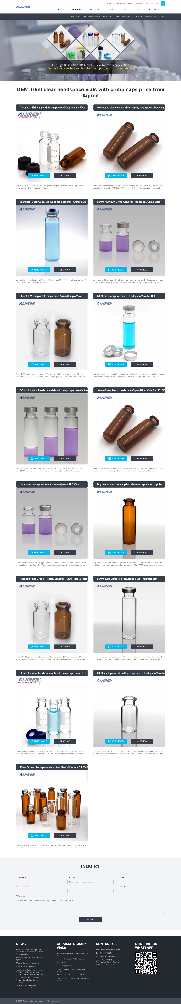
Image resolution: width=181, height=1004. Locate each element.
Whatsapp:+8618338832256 (147, 3)
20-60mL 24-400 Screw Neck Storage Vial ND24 (72, 970)
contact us (106, 944)
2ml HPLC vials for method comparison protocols (26, 987)
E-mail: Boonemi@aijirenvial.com (119, 3)
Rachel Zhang (21, 991)
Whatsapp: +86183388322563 (108, 956)
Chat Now (65, 176)
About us (94, 9)
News (137, 9)
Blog (110, 9)
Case (124, 9)
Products (76, 9)
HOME (60, 9)
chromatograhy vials (72, 945)
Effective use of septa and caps (27, 966)
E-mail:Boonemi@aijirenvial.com (108, 950)
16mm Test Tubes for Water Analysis (70, 959)
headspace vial (106, 16)
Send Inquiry (40, 176)
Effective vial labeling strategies (27, 963)
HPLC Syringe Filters (64, 966)
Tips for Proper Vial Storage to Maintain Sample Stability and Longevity (27, 980)
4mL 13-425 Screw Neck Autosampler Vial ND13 (72, 954)
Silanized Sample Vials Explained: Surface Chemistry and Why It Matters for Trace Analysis (30, 952)
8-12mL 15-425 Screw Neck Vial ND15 (71, 975)
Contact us (154, 9)
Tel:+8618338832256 (104, 953)
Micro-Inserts (61, 962)
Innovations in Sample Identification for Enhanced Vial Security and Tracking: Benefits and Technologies (29, 972)
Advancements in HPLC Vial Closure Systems (29, 958)
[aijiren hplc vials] (33, 6)
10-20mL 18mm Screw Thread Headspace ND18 (73, 979)
